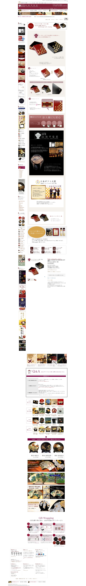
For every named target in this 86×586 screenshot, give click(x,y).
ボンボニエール (22, 234)
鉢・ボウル (21, 243)
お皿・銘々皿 (21, 246)
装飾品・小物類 (22, 236)
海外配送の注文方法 (21, 207)
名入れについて (21, 208)
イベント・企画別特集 (22, 339)
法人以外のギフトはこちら (21, 161)
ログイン (57, 19)
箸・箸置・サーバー (22, 248)
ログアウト (61, 19)
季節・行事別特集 (21, 269)
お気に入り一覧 (48, 19)
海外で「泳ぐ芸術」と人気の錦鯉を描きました (54, 415)
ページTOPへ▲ (30, 578)
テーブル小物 (21, 250)
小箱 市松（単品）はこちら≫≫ (52, 269)
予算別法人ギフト (21, 170)
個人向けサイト (35, 578)
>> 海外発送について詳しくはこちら (15, 561)
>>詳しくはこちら (13, 556)
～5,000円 (20, 177)
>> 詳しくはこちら (13, 576)
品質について (20, 205)
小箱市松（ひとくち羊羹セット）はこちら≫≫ (54, 271)
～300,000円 (20, 171)
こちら (19, 570)
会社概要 (17, 578)
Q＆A (26, 578)
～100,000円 (20, 172)
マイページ (52, 19)
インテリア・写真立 (22, 229)
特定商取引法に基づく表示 (22, 578)
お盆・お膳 (21, 241)
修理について (20, 206)
